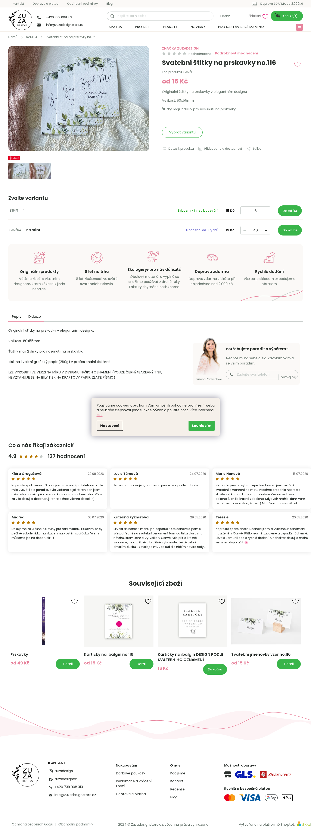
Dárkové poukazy (130, 773)
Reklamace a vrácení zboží (134, 783)
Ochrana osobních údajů (32, 824)
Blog (109, 3)
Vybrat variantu (182, 132)
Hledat (225, 16)
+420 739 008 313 (69, 787)
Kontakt (18, 3)
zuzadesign (64, 771)
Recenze (177, 789)
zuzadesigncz (66, 779)
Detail (68, 663)
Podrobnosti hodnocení (236, 53)
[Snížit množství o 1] (245, 211)
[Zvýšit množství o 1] (266, 211)
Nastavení (109, 425)
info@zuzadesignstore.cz (75, 795)
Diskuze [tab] (34, 316)
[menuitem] (115, 27)
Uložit (16, 157)
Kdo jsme (177, 773)
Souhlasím (201, 425)
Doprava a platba (46, 3)
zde (100, 414)
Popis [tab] (16, 316)
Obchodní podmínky (82, 3)
